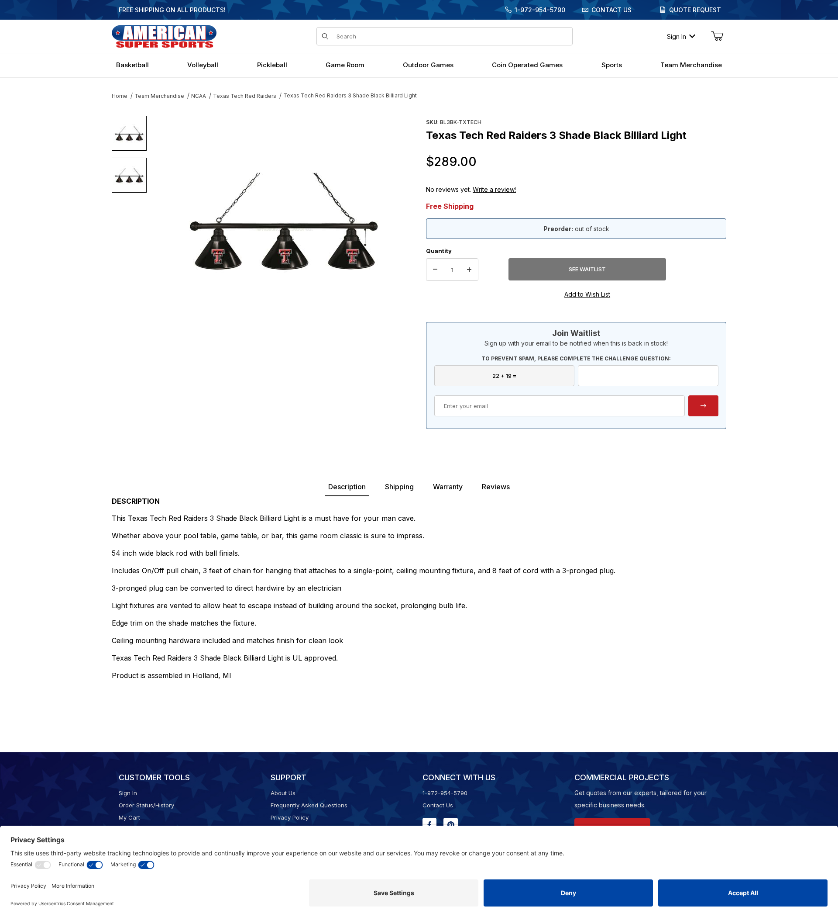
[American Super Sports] (164, 35)
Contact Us (611, 10)
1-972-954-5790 (540, 10)
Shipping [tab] (399, 486)
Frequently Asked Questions (309, 805)
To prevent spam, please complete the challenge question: (576, 358)
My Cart (129, 817)
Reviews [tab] (496, 486)
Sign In (676, 36)
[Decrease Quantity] (435, 269)
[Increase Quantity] (469, 269)
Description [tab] (347, 486)
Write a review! (494, 189)
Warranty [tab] (448, 486)
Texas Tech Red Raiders (244, 96)
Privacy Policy (290, 817)
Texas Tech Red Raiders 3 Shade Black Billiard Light (350, 95)
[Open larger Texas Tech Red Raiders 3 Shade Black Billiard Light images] (283, 220)
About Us (283, 792)
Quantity (439, 250)
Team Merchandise (159, 96)
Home (119, 96)
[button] (129, 133)
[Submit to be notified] (703, 405)
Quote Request (695, 10)
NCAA (198, 96)
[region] (129, 217)
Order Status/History (146, 805)
